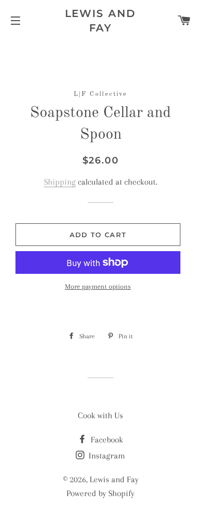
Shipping (60, 182)
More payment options (98, 286)
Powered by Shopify (100, 493)
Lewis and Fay (101, 20)
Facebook (106, 440)
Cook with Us (100, 415)
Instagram (106, 456)
